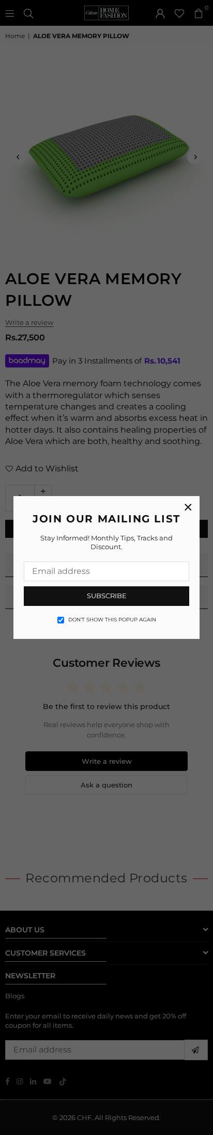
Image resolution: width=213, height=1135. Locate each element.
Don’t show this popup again (112, 619)
